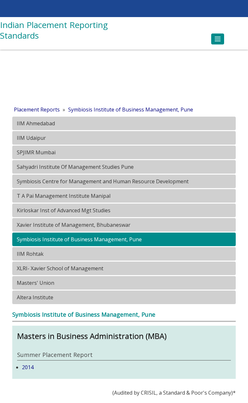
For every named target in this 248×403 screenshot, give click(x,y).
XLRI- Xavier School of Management (59, 268)
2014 (28, 367)
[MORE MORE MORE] (217, 39)
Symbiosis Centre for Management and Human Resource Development (102, 181)
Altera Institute (34, 297)
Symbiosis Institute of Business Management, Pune (130, 109)
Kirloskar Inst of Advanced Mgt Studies (63, 210)
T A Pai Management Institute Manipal (63, 195)
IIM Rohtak (30, 253)
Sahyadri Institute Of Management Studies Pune (75, 166)
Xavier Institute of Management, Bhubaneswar (73, 224)
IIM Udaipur (31, 137)
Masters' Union (35, 282)
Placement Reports (37, 109)
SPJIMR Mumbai (36, 152)
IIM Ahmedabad (35, 123)
